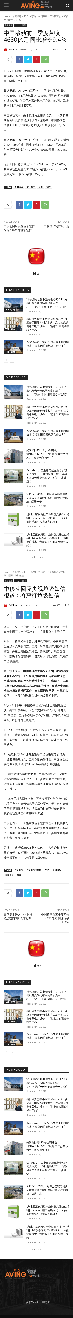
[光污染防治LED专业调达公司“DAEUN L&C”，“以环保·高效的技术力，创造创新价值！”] (13, 456)
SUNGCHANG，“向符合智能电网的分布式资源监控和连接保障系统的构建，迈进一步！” (47, 498)
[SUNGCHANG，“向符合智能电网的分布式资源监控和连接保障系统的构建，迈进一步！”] (13, 499)
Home (7, 16)
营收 (48, 187)
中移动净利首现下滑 (56, 226)
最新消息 (16, 16)
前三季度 (31, 187)
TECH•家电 (30, 16)
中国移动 (19, 187)
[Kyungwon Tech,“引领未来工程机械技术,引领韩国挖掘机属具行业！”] (13, 347)
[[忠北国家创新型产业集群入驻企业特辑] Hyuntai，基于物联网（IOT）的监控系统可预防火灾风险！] (13, 520)
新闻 (41, 187)
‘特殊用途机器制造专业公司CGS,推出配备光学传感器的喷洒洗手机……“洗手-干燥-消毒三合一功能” (46, 303)
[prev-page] (6, 360)
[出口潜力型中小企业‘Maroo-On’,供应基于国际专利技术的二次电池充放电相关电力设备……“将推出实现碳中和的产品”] (13, 324)
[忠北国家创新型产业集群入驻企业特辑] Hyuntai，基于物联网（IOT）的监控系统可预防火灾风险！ (47, 518)
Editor (14, 50)
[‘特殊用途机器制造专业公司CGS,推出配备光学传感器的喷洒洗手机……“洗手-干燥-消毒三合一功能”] (13, 305)
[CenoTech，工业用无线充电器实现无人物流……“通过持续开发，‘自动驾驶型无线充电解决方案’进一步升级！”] (13, 476)
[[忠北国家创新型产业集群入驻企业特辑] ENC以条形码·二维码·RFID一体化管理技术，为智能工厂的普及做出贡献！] (13, 540)
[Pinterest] (36, 59)
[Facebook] (19, 59)
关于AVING (32, 1302)
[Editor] (6, 50)
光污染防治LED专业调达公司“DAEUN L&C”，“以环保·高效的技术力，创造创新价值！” (47, 454)
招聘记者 (45, 1302)
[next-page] (12, 360)
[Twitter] (28, 59)
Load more (35, 557)
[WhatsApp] (45, 59)
